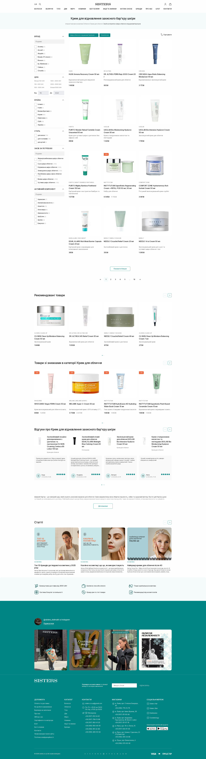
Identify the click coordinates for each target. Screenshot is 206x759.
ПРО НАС (149, 9)
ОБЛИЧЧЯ (49, 9)
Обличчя (67, 707)
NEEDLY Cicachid (115, 238)
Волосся (67, 703)
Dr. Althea (107, 71)
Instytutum (108, 182)
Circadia (142, 71)
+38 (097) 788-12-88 (92, 719)
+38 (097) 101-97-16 (122, 722)
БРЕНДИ (139, 9)
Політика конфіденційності (44, 737)
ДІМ (65, 9)
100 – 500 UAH (38, 84)
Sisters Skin (154, 708)
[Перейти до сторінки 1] (102, 355)
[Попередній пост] (38, 650)
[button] (83, 35)
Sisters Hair (153, 704)
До (51, 93)
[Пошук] (40, 4)
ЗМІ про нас (38, 717)
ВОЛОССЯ (38, 9)
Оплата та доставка (41, 703)
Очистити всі (105, 35)
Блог (36, 724)
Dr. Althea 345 (83, 333)
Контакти (37, 730)
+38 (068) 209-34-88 (122, 737)
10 (134, 279)
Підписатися (49, 623)
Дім (65, 713)
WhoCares (38, 401)
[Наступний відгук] (170, 429)
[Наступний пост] (168, 650)
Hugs (70, 71)
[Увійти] (165, 4)
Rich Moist (82, 238)
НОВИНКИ (82, 9)
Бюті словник (39, 727)
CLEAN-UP (44, 333)
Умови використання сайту (44, 734)
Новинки (67, 720)
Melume (72, 401)
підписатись (144, 685)
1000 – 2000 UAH (55, 81)
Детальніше (103, 506)
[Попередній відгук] (165, 429)
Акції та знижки (70, 724)
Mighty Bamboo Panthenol (84, 182)
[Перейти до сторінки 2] (103, 355)
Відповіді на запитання (42, 710)
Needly (106, 238)
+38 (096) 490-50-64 (93, 732)
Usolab (106, 127)
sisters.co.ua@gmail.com (93, 703)
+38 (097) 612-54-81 (92, 716)
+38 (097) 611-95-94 (122, 714)
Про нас (37, 713)
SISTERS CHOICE (126, 9)
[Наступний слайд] (170, 295)
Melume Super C (81, 401)
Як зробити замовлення (43, 707)
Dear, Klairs (73, 238)
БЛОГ (158, 9)
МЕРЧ (73, 9)
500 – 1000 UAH (39, 87)
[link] (170, 4)
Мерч (66, 717)
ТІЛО (58, 9)
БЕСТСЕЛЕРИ (95, 9)
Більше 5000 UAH (55, 87)
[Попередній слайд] (165, 295)
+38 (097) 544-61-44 (122, 729)
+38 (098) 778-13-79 (122, 708)
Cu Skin (36, 333)
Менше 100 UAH (39, 81)
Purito (71, 127)
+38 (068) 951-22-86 (92, 729)
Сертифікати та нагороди (43, 720)
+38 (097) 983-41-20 (92, 722)
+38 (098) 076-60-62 (122, 743)
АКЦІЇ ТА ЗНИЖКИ (110, 9)
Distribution (153, 713)
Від (35, 93)
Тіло (65, 710)
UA (35, 4)
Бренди (67, 727)
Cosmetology (154, 718)
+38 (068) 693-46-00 (93, 726)
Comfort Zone (144, 182)
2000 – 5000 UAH (55, 84)
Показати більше (120, 269)
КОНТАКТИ (168, 9)
